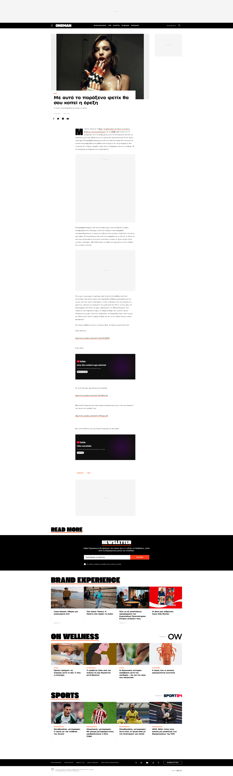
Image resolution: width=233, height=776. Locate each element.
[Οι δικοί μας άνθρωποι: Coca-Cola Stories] (165, 597)
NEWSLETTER (172, 762)
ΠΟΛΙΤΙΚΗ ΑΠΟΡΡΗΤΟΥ (110, 762)
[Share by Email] (67, 118)
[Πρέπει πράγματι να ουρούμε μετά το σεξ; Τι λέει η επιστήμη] (67, 654)
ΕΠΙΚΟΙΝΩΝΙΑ (56, 762)
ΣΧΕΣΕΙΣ (80, 473)
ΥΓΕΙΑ (56, 668)
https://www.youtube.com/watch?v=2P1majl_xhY (91, 416)
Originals (125, 25)
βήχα (101, 129)
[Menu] (52, 25)
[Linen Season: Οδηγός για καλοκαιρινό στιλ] (67, 597)
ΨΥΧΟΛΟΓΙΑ (91, 668)
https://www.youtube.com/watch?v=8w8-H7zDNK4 (92, 338)
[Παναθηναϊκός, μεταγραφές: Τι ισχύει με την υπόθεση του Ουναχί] (67, 713)
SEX (55, 93)
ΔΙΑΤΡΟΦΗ (156, 668)
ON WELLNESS (75, 637)
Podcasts (135, 25)
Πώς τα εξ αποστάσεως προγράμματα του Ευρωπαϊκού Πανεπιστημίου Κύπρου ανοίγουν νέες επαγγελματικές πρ (132, 616)
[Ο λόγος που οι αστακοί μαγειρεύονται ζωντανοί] (165, 654)
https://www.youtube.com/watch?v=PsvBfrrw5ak (91, 395)
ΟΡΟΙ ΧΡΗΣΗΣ (92, 762)
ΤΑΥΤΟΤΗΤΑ (68, 762)
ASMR (113, 132)
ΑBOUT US (80, 762)
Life (109, 25)
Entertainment (100, 25)
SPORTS (65, 696)
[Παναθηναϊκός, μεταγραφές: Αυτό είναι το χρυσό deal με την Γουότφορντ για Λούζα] (132, 713)
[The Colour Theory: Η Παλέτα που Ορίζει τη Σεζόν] (100, 597)
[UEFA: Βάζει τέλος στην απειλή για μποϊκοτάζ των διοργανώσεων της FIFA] (165, 713)
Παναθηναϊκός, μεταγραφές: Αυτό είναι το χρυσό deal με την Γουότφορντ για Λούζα (132, 731)
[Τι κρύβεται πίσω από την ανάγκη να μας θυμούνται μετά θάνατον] (100, 654)
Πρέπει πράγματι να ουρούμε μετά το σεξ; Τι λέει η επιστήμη (67, 672)
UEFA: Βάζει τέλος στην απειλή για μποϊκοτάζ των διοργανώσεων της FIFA (164, 731)
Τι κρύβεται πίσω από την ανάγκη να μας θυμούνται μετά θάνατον (99, 672)
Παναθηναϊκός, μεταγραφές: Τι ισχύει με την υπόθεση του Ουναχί (67, 731)
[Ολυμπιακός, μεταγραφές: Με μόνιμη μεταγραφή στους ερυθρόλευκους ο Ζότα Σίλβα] (100, 713)
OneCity (116, 25)
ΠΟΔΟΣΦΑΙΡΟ (59, 726)
